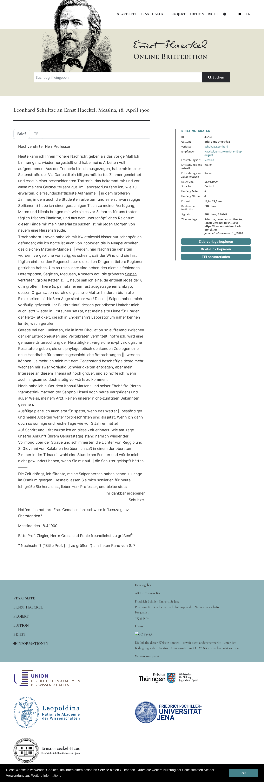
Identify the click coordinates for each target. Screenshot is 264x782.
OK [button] (244, 773)
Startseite (127, 14)
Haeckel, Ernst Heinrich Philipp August (223, 153)
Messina (209, 160)
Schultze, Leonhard (216, 146)
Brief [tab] (21, 134)
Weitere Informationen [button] (47, 775)
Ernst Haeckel (154, 14)
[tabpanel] (81, 346)
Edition (197, 14)
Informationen (32, 643)
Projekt (178, 14)
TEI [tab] (37, 134)
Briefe (213, 14)
